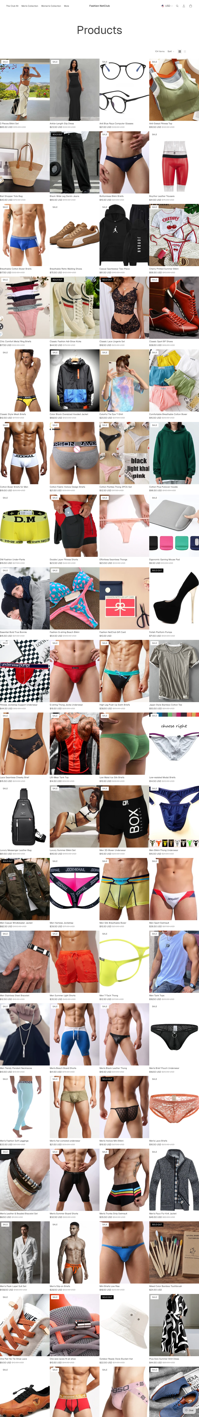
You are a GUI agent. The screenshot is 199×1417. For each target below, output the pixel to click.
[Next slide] (45, 89)
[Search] (177, 5)
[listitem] (66, 6)
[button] (171, 51)
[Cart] (190, 5)
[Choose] (45, 116)
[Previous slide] (4, 89)
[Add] (144, 770)
